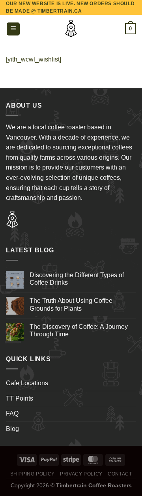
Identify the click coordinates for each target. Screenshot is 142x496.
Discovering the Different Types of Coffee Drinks (77, 279)
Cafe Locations (27, 383)
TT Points (19, 398)
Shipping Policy (32, 474)
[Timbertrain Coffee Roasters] (71, 29)
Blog (12, 428)
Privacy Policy (81, 474)
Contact (120, 474)
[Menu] (13, 28)
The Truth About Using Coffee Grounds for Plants (71, 304)
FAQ (12, 413)
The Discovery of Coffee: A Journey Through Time (79, 330)
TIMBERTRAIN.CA (59, 11)
